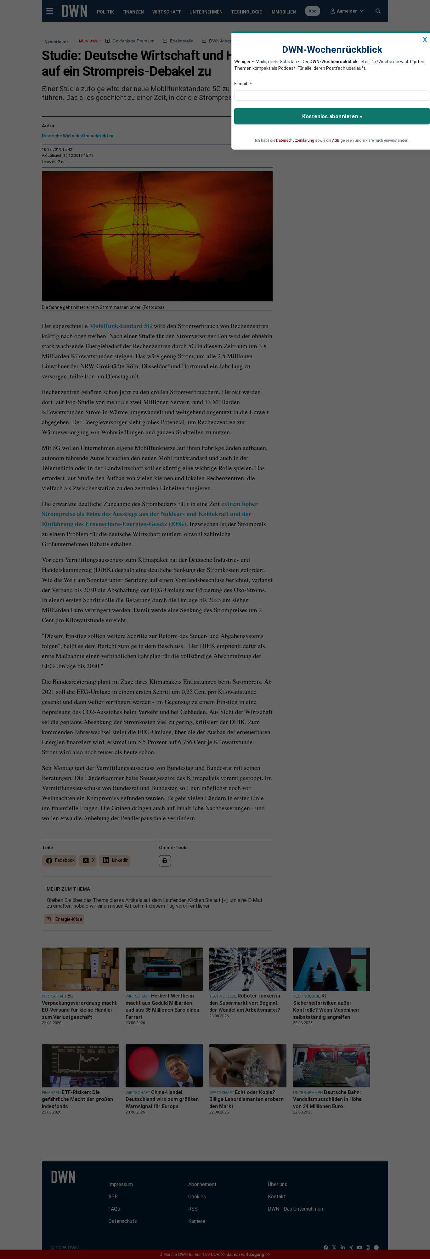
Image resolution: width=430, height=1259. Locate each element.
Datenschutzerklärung (295, 140)
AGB (336, 140)
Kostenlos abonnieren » (332, 116)
